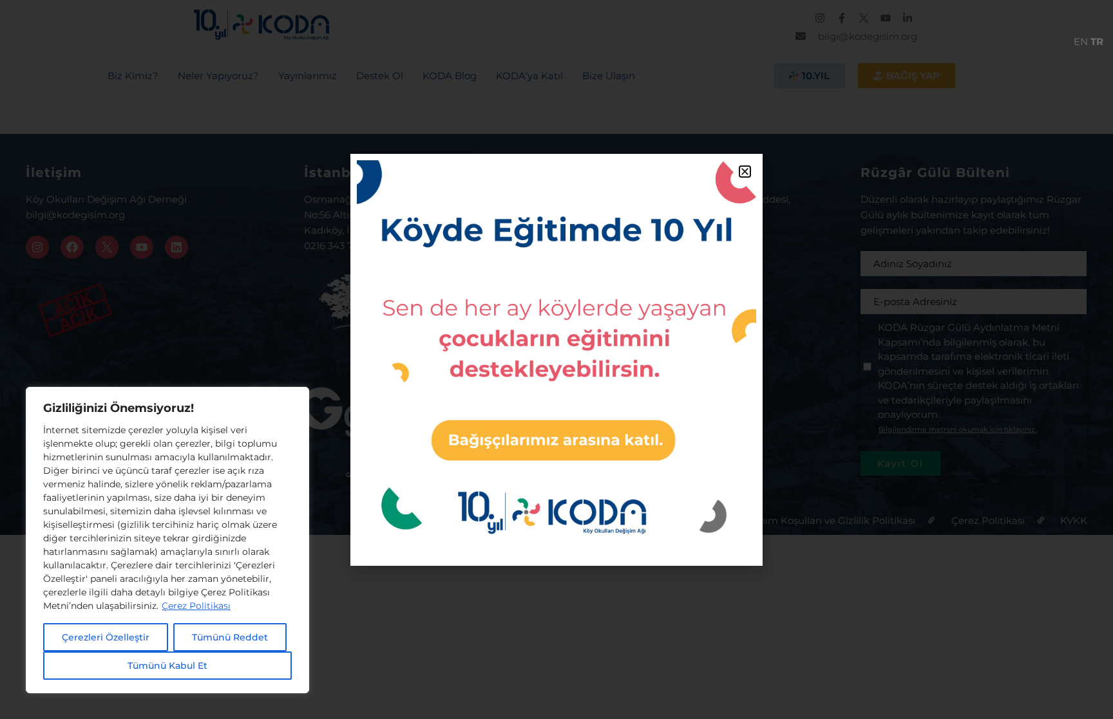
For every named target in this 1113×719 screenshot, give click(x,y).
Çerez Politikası (196, 606)
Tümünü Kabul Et (167, 665)
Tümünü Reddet (230, 637)
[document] (556, 359)
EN (1081, 41)
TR (1096, 41)
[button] (745, 171)
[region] (167, 540)
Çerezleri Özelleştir (105, 637)
